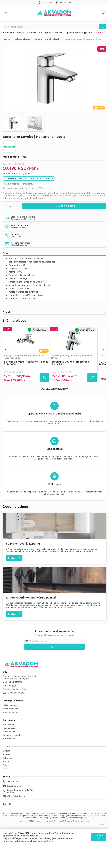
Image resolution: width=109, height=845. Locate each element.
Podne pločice (9, 728)
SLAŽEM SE (98, 837)
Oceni (5, 769)
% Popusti (101, 32)
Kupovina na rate (11, 712)
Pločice (20, 32)
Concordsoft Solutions (63, 821)
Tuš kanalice (9, 739)
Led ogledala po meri (50, 32)
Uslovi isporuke (10, 705)
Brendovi (7, 761)
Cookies (50, 841)
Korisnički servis (10, 708)
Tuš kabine (8, 32)
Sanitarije (32, 32)
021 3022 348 (16, 236)
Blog (5, 765)
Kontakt (6, 754)
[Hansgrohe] (54, 146)
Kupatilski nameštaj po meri (78, 32)
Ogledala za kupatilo (12, 735)
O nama (6, 751)
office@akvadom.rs (19, 245)
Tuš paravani (9, 724)
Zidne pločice (9, 731)
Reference (7, 758)
